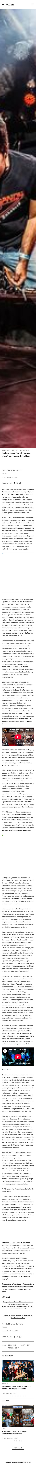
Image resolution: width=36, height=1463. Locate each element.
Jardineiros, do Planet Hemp (17, 1289)
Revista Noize (25, 450)
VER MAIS (18, 1448)
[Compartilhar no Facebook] (14, 483)
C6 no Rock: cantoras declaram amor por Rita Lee (17, 1432)
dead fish (12, 1345)
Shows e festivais (8, 1428)
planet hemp (25, 1345)
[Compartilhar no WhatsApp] (20, 483)
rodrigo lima (13, 1348)
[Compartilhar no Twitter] (17, 483)
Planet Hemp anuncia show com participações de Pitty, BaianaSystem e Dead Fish (17, 1388)
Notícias (15, 450)
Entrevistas (6, 450)
